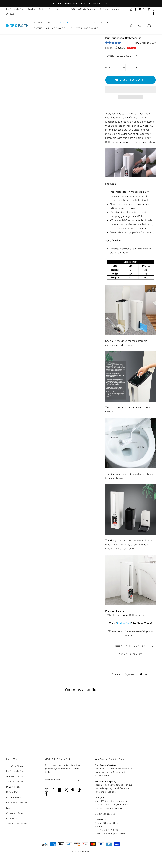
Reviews (103, 9)
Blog (51, 9)
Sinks (105, 22)
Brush (15, 728)
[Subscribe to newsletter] (80, 780)
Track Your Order (36, 9)
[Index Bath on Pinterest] (73, 790)
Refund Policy (13, 792)
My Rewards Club (15, 9)
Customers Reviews (16, 813)
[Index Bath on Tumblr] (46, 794)
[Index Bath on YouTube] (59, 790)
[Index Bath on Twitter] (66, 790)
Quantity (112, 67)
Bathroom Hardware (49, 28)
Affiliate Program (87, 9)
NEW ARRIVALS (44, 22)
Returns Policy (130, 654)
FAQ (72, 9)
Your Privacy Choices (16, 823)
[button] (113, 43)
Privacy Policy (13, 786)
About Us (62, 9)
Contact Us (12, 14)
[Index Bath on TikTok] (79, 790)
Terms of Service (14, 781)
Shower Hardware (85, 28)
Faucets (90, 22)
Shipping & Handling (130, 646)
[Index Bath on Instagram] (46, 790)
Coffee (24, 728)
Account (116, 9)
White (19, 728)
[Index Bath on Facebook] (53, 790)
